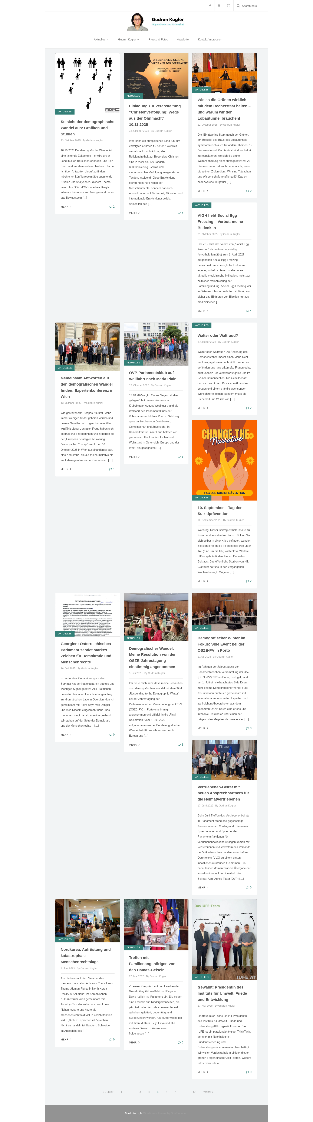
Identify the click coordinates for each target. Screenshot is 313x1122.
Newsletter (183, 39)
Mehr (202, 190)
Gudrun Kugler (127, 39)
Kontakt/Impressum (210, 39)
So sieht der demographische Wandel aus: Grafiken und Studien (87, 128)
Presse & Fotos (158, 39)
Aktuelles (100, 39)
